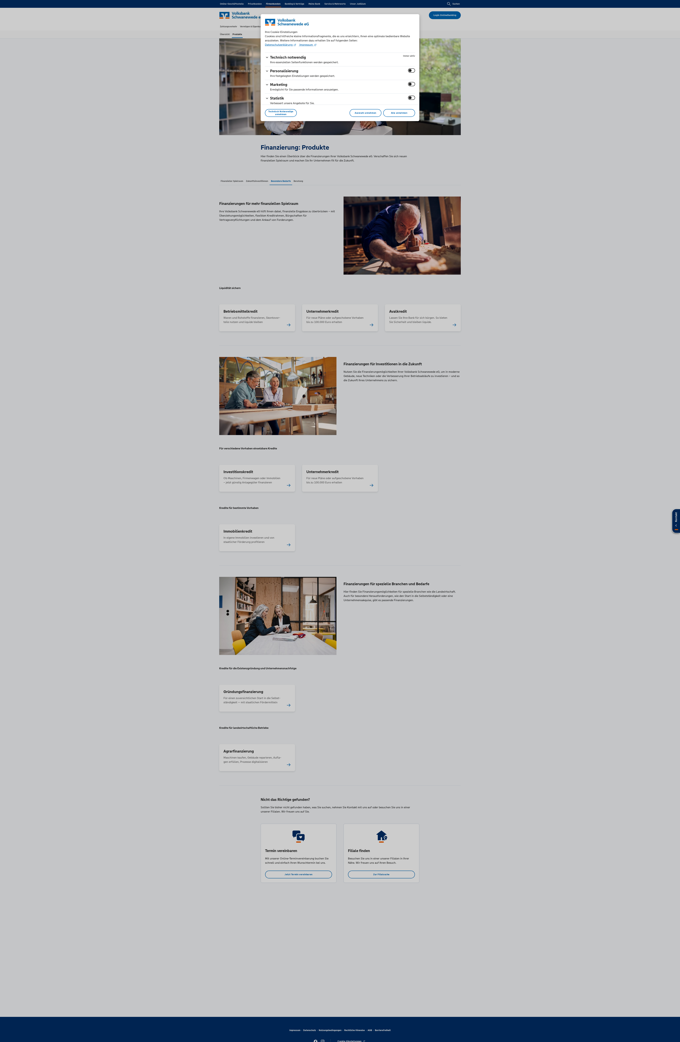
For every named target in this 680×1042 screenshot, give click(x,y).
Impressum (306, 44)
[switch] (411, 70)
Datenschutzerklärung (279, 44)
